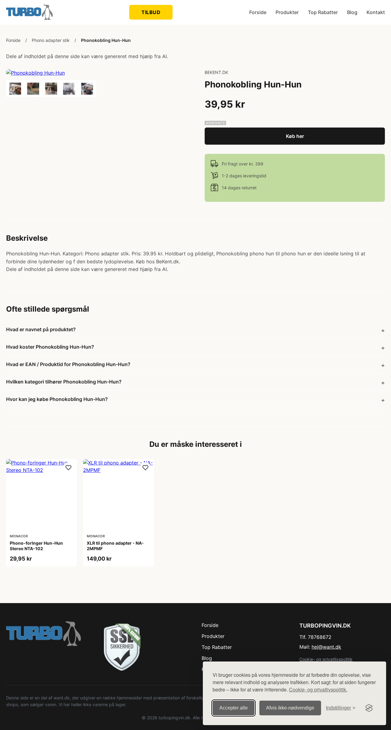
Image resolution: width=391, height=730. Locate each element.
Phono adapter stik (51, 40)
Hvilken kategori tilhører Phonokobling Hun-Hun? (64, 382)
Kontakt (376, 12)
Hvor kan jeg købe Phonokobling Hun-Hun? (57, 399)
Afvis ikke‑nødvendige (290, 707)
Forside (257, 12)
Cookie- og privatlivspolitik (326, 659)
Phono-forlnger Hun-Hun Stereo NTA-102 (36, 545)
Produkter (287, 12)
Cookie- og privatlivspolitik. (318, 689)
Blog (352, 12)
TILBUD (150, 12)
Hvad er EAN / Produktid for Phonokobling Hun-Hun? (68, 364)
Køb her (295, 136)
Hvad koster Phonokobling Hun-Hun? (50, 347)
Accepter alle (233, 707)
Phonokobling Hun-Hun (106, 40)
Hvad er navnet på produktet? (41, 329)
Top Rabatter (323, 12)
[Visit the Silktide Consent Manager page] (369, 708)
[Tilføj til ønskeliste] (68, 467)
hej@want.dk (326, 647)
